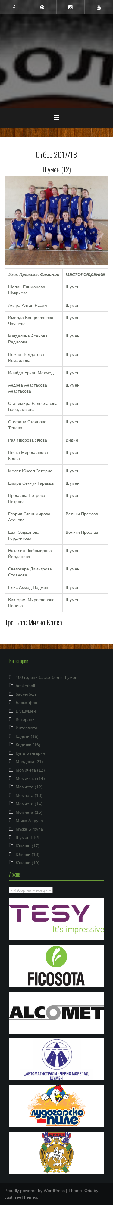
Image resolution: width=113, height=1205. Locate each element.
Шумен (57, 57)
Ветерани (25, 719)
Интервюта (26, 727)
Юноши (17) (27, 845)
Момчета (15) (29, 812)
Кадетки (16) (28, 744)
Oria (88, 1190)
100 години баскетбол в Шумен (46, 677)
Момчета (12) (29, 786)
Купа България (30, 753)
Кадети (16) (27, 736)
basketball (25, 685)
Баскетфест (27, 702)
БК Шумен (26, 711)
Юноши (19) (27, 862)
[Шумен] (56, 41)
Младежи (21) (29, 761)
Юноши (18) (27, 854)
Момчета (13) (29, 795)
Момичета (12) (30, 770)
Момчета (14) (29, 803)
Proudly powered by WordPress (35, 1190)
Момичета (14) (30, 778)
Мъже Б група (29, 829)
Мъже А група (29, 820)
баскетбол (26, 694)
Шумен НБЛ (27, 837)
